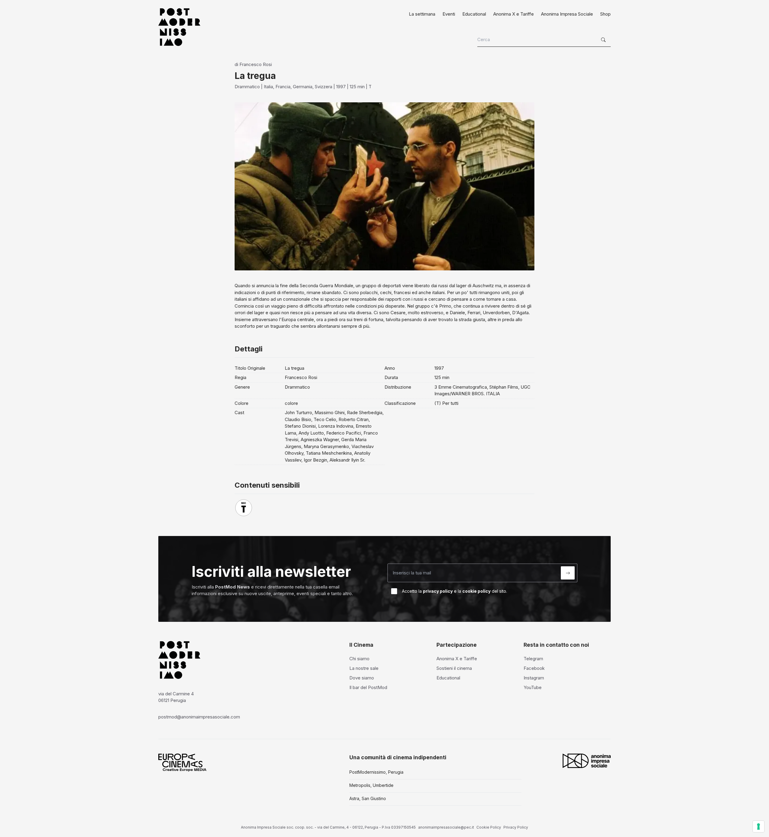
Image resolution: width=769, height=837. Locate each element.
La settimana (422, 14)
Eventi (448, 14)
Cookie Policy (488, 827)
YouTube (533, 687)
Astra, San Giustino (367, 798)
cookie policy (476, 591)
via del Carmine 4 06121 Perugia (176, 697)
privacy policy (438, 591)
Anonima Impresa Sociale (567, 14)
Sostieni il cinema (454, 668)
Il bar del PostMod (368, 687)
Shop (605, 14)
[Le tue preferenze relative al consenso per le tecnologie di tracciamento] (758, 826)
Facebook (534, 668)
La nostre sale (363, 668)
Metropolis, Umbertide (371, 785)
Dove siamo (361, 678)
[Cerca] (604, 40)
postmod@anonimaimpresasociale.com (199, 717)
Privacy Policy (515, 827)
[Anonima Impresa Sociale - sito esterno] (587, 761)
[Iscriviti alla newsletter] (568, 573)
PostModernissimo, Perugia (376, 772)
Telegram (533, 658)
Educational (474, 14)
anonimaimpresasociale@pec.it (446, 827)
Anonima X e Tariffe (513, 14)
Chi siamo (359, 658)
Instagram (534, 678)
